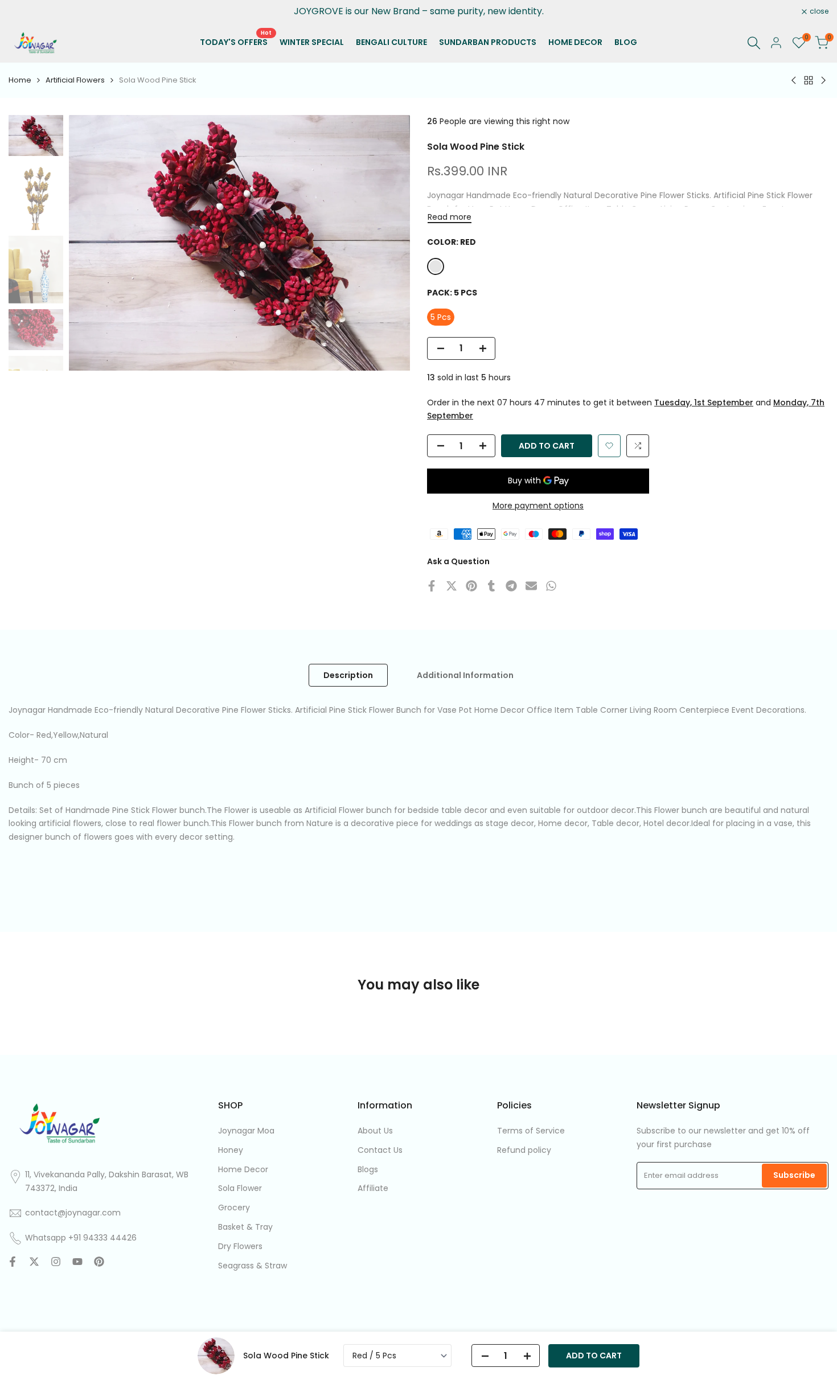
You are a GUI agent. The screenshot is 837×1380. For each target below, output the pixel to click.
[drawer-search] (754, 43)
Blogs (368, 1169)
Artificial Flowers (75, 80)
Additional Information (465, 675)
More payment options (538, 505)
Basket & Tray (245, 1227)
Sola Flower (240, 1188)
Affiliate (373, 1188)
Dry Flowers (240, 1246)
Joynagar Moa (246, 1130)
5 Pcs (440, 317)
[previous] (91, 243)
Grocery (234, 1207)
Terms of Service (531, 1130)
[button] (609, 445)
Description (348, 675)
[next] (387, 243)
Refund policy (524, 1150)
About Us (375, 1130)
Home (20, 80)
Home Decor (243, 1169)
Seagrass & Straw (252, 1265)
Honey (230, 1150)
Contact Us (380, 1150)
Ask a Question (458, 561)
